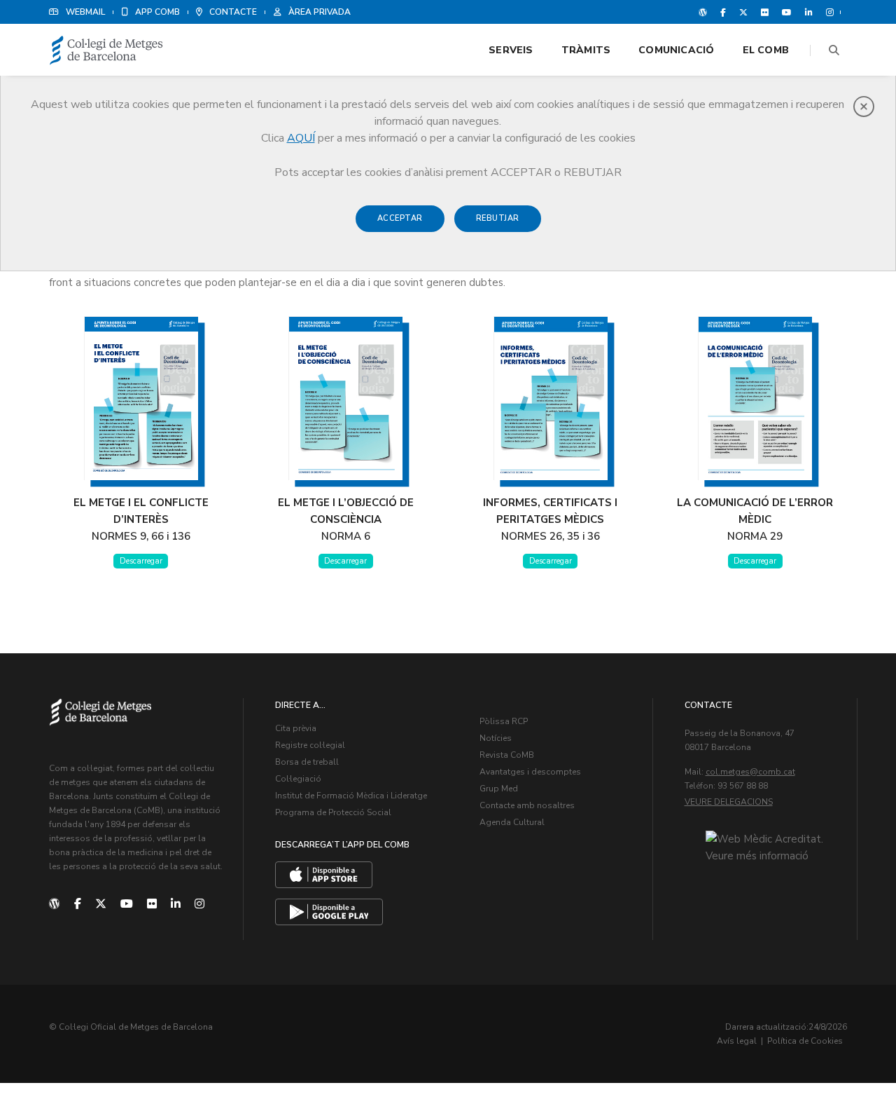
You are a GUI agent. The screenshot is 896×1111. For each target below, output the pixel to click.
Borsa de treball (307, 762)
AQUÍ (301, 138)
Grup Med (498, 788)
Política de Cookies (805, 1041)
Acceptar (400, 218)
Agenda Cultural (512, 822)
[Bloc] (703, 12)
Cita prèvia (295, 728)
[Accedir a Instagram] (827, 12)
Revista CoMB (506, 755)
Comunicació (676, 50)
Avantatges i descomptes (530, 771)
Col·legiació (298, 778)
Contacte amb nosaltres (527, 805)
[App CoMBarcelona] (323, 874)
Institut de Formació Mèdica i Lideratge (351, 795)
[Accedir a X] (743, 12)
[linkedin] (176, 904)
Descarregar (141, 561)
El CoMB (766, 50)
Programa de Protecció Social (333, 812)
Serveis (511, 50)
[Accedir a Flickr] (764, 12)
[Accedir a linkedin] (808, 12)
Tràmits (585, 50)
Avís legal (737, 1041)
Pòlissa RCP (503, 721)
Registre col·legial (310, 745)
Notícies (495, 738)
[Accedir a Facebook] (723, 12)
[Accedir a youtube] (786, 12)
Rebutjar (497, 218)
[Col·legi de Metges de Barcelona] (106, 51)
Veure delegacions (729, 801)
